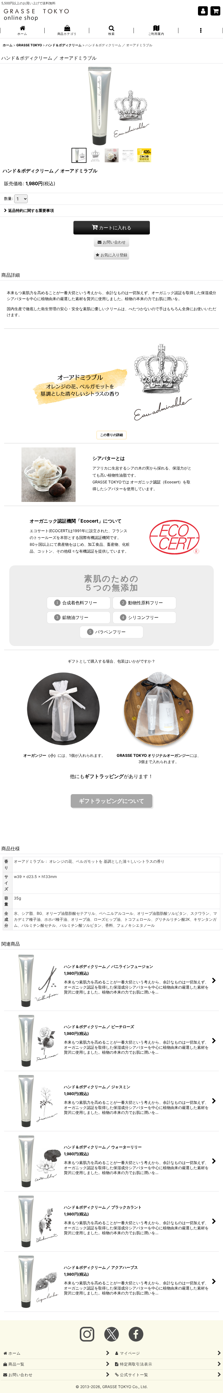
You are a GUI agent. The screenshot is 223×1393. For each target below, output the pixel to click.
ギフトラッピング (104, 776)
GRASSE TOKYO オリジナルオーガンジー (153, 755)
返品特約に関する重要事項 (31, 210)
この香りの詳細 (111, 435)
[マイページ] (203, 11)
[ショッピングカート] (215, 11)
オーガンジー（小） (40, 755)
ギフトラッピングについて (111, 801)
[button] (111, 31)
